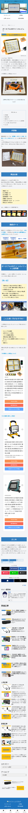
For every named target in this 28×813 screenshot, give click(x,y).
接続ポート (7, 118)
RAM (9, 592)
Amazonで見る (14, 401)
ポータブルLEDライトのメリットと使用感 (14, 120)
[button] (22, 573)
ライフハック (13, 560)
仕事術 (20, 804)
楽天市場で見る (14, 405)
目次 (12, 112)
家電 (12, 562)
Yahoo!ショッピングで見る (14, 409)
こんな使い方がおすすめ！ (11, 122)
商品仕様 (7, 116)
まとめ (6, 124)
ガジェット (5, 560)
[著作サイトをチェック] (7, 580)
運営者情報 (20, 806)
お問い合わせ (7, 806)
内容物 (6, 115)
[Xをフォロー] (20, 580)
